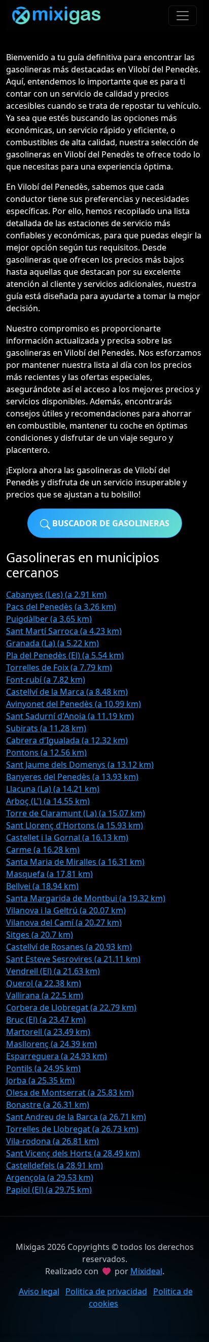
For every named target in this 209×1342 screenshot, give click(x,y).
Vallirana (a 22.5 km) (44, 995)
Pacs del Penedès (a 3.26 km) (61, 606)
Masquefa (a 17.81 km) (49, 873)
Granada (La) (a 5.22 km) (52, 643)
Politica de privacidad (106, 1291)
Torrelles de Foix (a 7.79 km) (59, 667)
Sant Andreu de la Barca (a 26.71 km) (76, 1116)
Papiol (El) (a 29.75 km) (49, 1189)
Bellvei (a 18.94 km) (42, 886)
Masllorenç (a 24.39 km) (51, 1044)
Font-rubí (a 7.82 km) (45, 679)
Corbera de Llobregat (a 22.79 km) (71, 1007)
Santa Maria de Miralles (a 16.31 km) (75, 861)
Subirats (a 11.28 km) (46, 728)
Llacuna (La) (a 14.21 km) (52, 788)
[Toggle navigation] (182, 16)
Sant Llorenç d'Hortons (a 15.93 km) (74, 825)
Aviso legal (39, 1291)
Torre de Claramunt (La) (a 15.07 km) (75, 813)
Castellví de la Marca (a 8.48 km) (67, 691)
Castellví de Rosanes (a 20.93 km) (69, 946)
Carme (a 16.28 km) (43, 849)
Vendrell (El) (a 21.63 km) (53, 971)
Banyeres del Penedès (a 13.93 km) (72, 776)
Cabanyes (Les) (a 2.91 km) (56, 594)
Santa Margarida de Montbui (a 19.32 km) (85, 898)
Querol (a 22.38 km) (43, 983)
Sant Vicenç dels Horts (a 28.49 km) (73, 1153)
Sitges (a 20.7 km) (39, 934)
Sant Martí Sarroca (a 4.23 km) (64, 631)
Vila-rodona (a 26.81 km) (52, 1141)
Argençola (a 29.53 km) (49, 1177)
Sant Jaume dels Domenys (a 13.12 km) (80, 764)
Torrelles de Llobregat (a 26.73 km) (72, 1129)
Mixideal (146, 1271)
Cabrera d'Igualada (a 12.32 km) (67, 740)
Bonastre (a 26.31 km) (47, 1104)
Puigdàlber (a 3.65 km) (49, 618)
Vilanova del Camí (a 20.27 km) (64, 922)
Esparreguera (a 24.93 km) (56, 1056)
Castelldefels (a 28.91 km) (54, 1165)
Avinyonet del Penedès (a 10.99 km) (73, 703)
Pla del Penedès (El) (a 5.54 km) (65, 655)
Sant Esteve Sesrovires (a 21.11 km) (73, 958)
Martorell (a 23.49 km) (48, 1031)
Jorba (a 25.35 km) (40, 1080)
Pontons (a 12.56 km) (46, 752)
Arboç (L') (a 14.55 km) (48, 801)
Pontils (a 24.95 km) (43, 1068)
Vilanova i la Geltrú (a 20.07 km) (66, 910)
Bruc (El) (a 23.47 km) (46, 1019)
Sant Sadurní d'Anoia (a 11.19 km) (70, 716)
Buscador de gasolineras (109, 523)
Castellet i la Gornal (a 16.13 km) (67, 837)
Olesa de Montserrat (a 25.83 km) (70, 1092)
